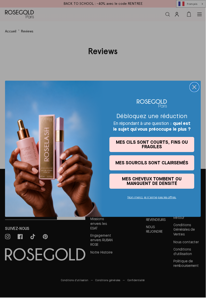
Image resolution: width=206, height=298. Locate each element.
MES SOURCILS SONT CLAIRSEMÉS (151, 163)
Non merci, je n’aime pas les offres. (151, 197)
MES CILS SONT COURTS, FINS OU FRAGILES (152, 144)
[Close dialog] (194, 87)
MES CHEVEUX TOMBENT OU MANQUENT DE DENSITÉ (152, 181)
